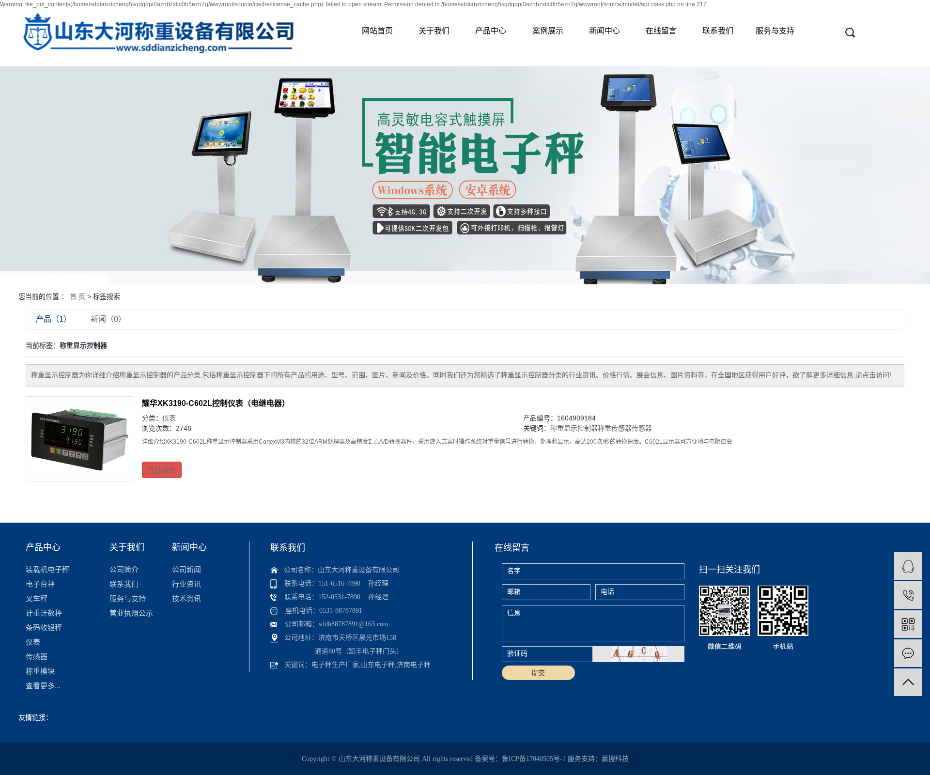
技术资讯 (186, 598)
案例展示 (547, 31)
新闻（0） (108, 319)
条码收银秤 (44, 627)
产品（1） (53, 319)
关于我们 (434, 31)
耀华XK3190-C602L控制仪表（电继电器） (216, 403)
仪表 (169, 418)
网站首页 (377, 31)
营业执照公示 (131, 613)
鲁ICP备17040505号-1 (534, 758)
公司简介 (124, 569)
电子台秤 (40, 584)
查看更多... (43, 686)
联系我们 (717, 31)
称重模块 (40, 671)
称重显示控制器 (574, 428)
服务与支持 (775, 31)
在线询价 (161, 470)
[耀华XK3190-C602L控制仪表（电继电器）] (79, 438)
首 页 (77, 296)
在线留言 (661, 31)
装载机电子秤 (47, 569)
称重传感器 (615, 428)
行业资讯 (186, 584)
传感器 (642, 428)
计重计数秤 (44, 613)
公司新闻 (186, 569)
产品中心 (490, 31)
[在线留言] (908, 653)
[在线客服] (908, 566)
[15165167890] (908, 595)
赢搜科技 (615, 758)
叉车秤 (36, 598)
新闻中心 (604, 31)
